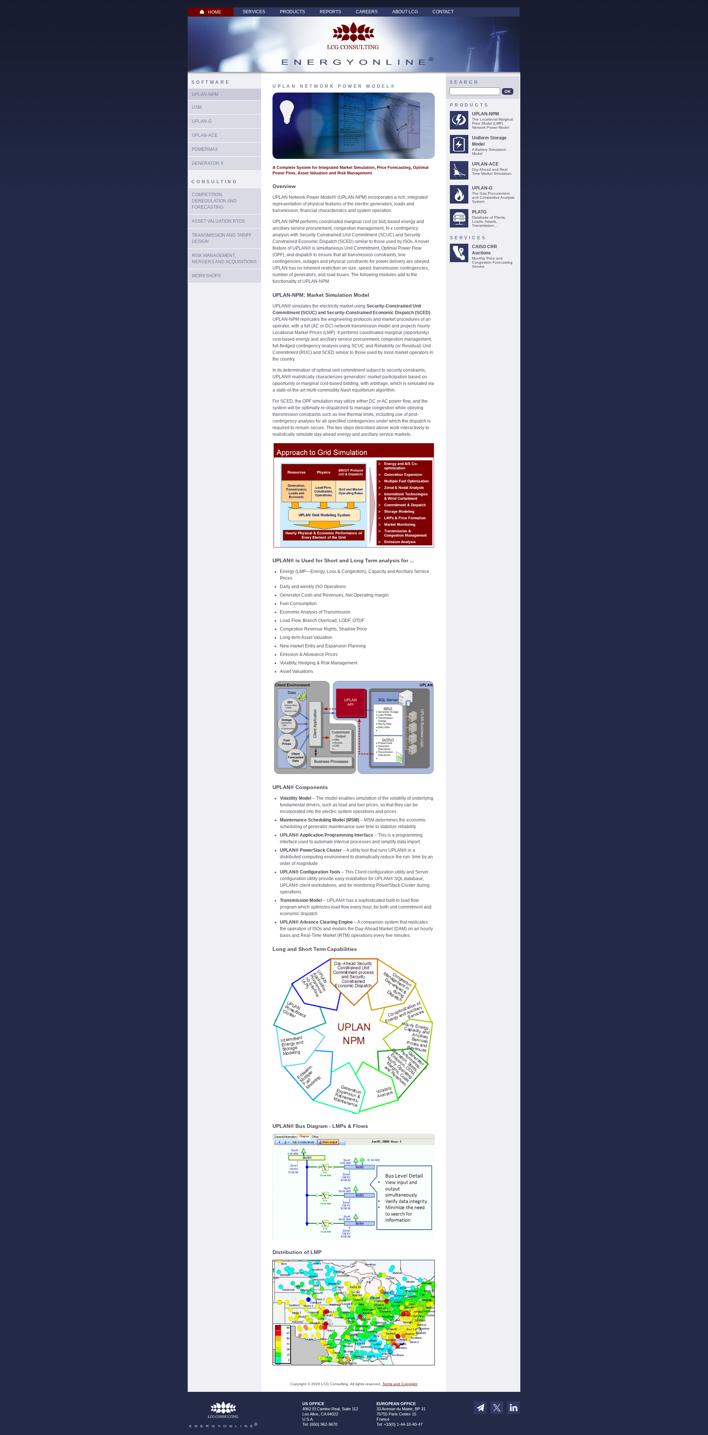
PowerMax (205, 149)
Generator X (207, 163)
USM (197, 107)
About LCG (405, 11)
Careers (367, 11)
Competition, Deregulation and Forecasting (214, 201)
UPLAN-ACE (205, 135)
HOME (214, 12)
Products (292, 11)
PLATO (479, 212)
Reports (330, 11)
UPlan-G (202, 121)
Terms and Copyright (399, 1384)
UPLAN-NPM (205, 94)
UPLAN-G (482, 188)
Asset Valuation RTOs (218, 221)
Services (254, 11)
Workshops (206, 275)
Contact (443, 11)
